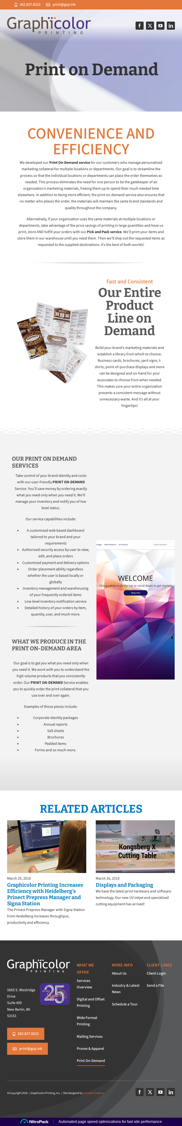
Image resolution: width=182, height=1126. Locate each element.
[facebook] (140, 26)
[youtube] (160, 26)
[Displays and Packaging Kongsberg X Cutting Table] (135, 822)
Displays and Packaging (124, 885)
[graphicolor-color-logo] (49, 18)
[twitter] (150, 26)
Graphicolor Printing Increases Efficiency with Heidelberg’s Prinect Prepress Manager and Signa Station (45, 894)
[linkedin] (171, 26)
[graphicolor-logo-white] (38, 961)
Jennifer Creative (93, 1093)
